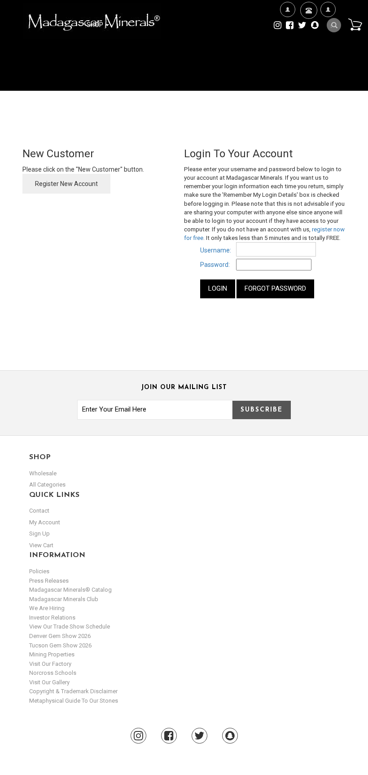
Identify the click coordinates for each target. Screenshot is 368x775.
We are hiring (47, 608)
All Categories (47, 484)
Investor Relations (52, 617)
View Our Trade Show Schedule (69, 626)
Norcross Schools (52, 672)
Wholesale (43, 473)
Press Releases (49, 580)
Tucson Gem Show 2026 (60, 645)
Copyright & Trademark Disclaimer (73, 691)
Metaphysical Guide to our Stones (73, 700)
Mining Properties (51, 654)
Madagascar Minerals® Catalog (70, 589)
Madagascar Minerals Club (63, 599)
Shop (96, 24)
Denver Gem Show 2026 (60, 636)
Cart (355, 24)
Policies (39, 571)
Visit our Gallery (49, 682)
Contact (307, 36)
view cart (41, 545)
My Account (327, 52)
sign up (39, 533)
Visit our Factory (50, 663)
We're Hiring (287, 52)
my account (44, 522)
